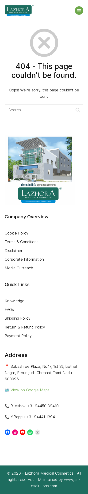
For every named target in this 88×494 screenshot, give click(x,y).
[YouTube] (22, 432)
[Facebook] (7, 432)
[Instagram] (15, 432)
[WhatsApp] (30, 432)
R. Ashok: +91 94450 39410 (35, 406)
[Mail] (37, 432)
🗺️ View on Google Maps (27, 390)
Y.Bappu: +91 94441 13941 (34, 417)
